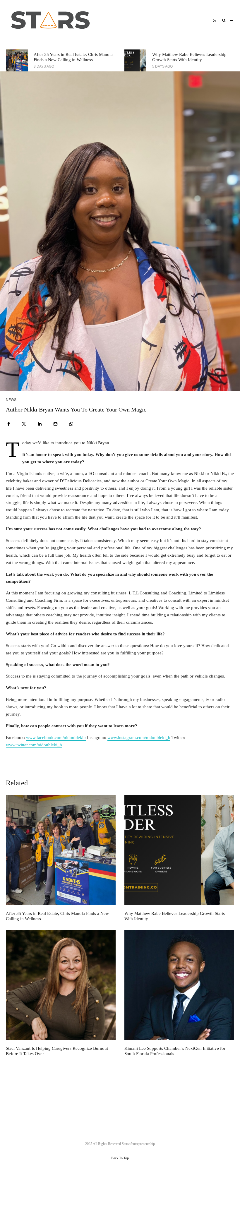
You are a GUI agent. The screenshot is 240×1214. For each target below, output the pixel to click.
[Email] (55, 424)
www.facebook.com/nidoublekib (56, 737)
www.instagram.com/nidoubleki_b (138, 737)
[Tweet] (24, 424)
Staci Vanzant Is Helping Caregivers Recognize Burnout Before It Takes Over (57, 1051)
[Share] (8, 424)
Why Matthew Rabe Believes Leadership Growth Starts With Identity (189, 57)
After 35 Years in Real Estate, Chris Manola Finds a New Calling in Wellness (73, 57)
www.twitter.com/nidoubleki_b (34, 745)
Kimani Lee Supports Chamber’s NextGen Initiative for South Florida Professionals (174, 1051)
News (11, 400)
